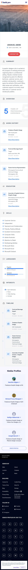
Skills (3, 467)
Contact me (14, 54)
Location (4, 470)
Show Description (13, 140)
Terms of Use (5, 485)
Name (15, 473)
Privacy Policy (5, 494)
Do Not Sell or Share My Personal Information (19, 496)
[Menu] (26, 2)
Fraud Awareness (6, 497)
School (16, 467)
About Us (16, 485)
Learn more (16, 567)
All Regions (17, 491)
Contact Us (5, 482)
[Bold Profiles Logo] (5, 2)
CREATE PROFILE (14, 448)
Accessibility (5, 491)
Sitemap (16, 488)
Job (3, 473)
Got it (23, 567)
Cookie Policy (17, 482)
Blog (3, 488)
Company (16, 470)
